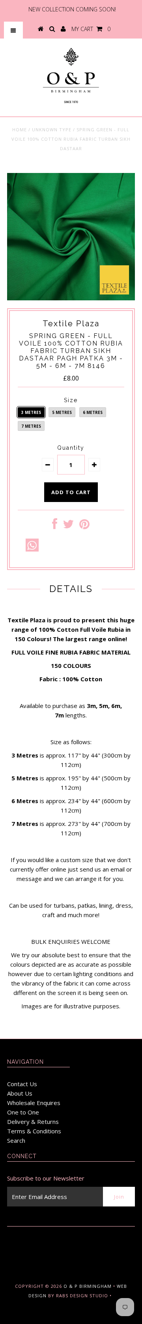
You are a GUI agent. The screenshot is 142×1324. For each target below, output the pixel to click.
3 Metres (31, 412)
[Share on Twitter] (68, 526)
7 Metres (31, 426)
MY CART (90, 29)
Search (16, 1140)
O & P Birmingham (88, 1286)
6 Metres (93, 412)
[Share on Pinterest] (84, 526)
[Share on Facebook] (54, 526)
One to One (23, 1112)
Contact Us (22, 1084)
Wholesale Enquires (33, 1103)
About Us (19, 1093)
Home (19, 129)
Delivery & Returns (33, 1121)
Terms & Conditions (34, 1131)
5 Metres (62, 412)
